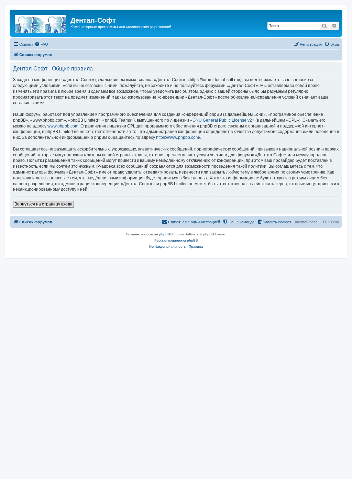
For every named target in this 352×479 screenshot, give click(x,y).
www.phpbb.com (62, 126)
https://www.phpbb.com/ (178, 137)
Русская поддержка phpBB (176, 240)
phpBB (164, 234)
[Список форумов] (40, 22)
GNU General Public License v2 (222, 120)
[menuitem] (41, 44)
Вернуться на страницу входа (43, 204)
